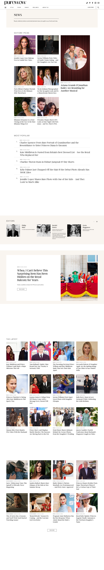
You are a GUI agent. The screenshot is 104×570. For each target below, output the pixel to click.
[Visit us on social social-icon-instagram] (95, 3)
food (19, 7)
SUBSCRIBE (91, 7)
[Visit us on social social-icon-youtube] (98, 3)
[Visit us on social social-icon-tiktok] (87, 3)
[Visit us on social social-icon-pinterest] (90, 3)
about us (46, 7)
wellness (36, 7)
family (27, 7)
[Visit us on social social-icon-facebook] (92, 3)
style (12, 7)
